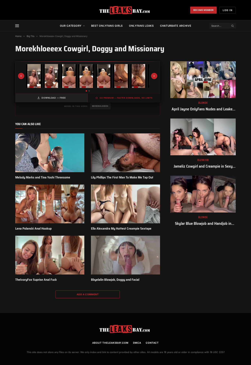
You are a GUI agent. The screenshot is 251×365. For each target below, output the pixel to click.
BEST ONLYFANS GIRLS (107, 25)
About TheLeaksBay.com (110, 342)
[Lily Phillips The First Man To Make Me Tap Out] (125, 152)
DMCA (137, 342)
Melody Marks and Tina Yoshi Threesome (42, 177)
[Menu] (17, 26)
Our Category (71, 25)
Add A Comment (88, 294)
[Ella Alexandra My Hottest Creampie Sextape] (125, 204)
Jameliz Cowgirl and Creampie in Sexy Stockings (203, 166)
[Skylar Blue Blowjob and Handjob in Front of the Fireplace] (203, 194)
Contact (152, 342)
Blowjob (203, 160)
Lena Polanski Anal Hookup (33, 228)
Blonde (203, 103)
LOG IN (227, 10)
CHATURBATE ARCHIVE (175, 25)
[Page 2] (89, 91)
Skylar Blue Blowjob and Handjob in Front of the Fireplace (203, 223)
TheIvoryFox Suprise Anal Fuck (36, 279)
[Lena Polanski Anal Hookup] (49, 204)
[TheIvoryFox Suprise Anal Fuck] (49, 255)
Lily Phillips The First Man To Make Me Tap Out (122, 177)
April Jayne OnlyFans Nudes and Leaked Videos (203, 109)
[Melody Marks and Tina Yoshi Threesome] (49, 152)
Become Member (203, 10)
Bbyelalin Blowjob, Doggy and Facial (115, 279)
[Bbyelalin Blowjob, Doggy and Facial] (125, 255)
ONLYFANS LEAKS (141, 25)
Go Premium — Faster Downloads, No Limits (126, 98)
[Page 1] (86, 91)
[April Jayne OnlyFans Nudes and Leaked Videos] (203, 79)
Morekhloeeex (100, 106)
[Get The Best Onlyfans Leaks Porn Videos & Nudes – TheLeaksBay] (125, 10)
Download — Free (54, 97)
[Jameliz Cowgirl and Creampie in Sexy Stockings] (203, 136)
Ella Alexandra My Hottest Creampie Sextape (121, 228)
